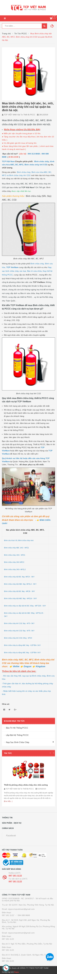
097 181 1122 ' (8, 915)
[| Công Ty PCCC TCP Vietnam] (28, 7)
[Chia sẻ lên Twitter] (9, 709)
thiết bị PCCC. (32, 275)
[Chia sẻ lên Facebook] (4, 709)
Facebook (11, 835)
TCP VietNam (39, 282)
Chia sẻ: (6, 704)
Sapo (16, 972)
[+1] (15, 709)
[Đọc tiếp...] (8, 801)
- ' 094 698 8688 (23, 915)
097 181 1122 (15, 876)
